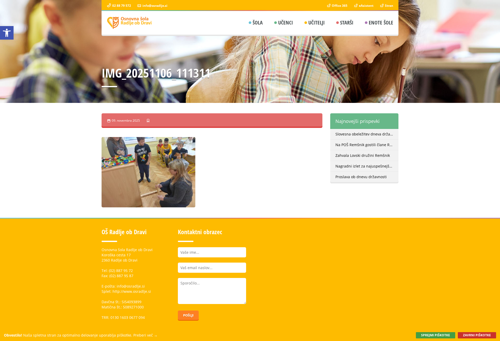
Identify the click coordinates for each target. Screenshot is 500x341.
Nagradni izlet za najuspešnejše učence (367, 166)
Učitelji (316, 22)
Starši (346, 22)
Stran (388, 5)
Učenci (285, 22)
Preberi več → (145, 335)
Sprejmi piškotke (435, 335)
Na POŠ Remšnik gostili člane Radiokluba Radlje (367, 144)
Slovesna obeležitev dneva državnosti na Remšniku (367, 134)
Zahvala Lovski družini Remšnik (362, 155)
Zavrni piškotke (477, 335)
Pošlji (188, 315)
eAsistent (365, 5)
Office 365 (339, 5)
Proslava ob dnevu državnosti (361, 176)
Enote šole (381, 22)
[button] (7, 33)
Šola (258, 22)
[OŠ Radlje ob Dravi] (129, 22)
